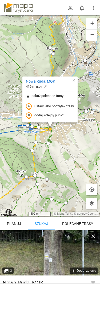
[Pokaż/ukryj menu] (93, 8)
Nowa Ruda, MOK (40, 81)
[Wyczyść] (93, 236)
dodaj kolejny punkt (48, 115)
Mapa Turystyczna (69, 213)
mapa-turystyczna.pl (18, 7)
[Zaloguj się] (70, 8)
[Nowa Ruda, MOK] (50, 252)
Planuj (14, 224)
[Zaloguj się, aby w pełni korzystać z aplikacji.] (93, 282)
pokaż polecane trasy (47, 96)
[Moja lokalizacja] (91, 189)
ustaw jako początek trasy (54, 106)
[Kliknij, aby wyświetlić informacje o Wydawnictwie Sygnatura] (9, 212)
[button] (32, 127)
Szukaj (41, 224)
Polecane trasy (77, 224)
